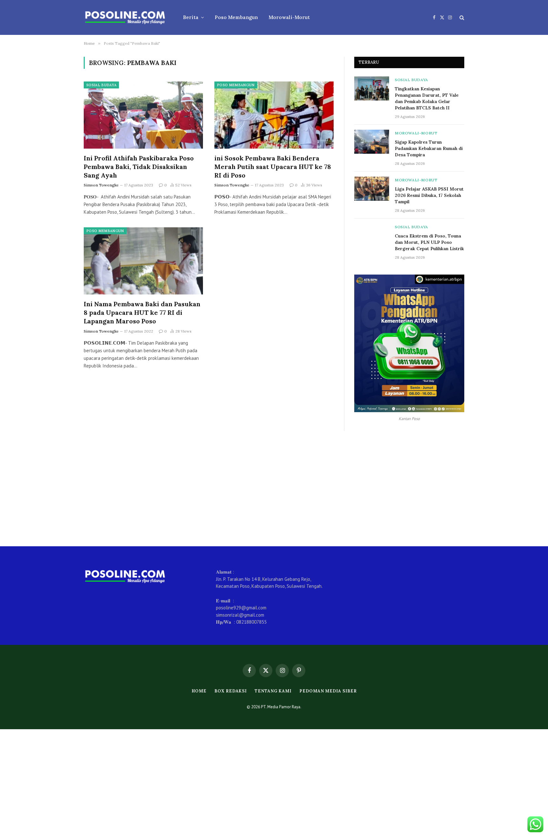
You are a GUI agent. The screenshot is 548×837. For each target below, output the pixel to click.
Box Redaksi (230, 691)
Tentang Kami (273, 691)
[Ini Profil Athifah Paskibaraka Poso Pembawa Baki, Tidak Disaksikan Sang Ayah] (143, 115)
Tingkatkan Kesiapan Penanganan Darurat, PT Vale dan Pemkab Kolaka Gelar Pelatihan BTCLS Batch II (427, 98)
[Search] (461, 17)
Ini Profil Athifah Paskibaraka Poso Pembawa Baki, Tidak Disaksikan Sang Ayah (139, 166)
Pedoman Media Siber (327, 691)
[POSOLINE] (125, 17)
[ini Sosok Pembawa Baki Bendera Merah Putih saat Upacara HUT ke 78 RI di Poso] (274, 115)
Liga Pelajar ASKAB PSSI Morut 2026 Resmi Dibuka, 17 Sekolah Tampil (429, 195)
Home (199, 691)
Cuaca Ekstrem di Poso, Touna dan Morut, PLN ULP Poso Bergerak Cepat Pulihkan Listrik (429, 242)
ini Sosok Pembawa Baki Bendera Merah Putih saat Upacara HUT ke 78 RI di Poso (272, 166)
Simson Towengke (101, 185)
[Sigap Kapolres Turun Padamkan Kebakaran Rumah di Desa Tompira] (371, 142)
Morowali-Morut (289, 17)
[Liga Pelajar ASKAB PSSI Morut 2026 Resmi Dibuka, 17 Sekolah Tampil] (371, 189)
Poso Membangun (236, 17)
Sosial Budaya (101, 85)
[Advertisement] (274, 488)
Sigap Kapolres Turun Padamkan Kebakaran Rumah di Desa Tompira (429, 148)
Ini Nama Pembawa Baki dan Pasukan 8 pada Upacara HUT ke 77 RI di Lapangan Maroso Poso (142, 312)
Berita (191, 17)
